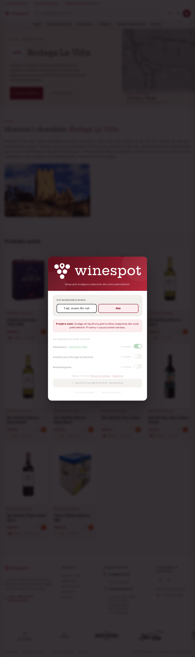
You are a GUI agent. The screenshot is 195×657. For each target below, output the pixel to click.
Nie (118, 308)
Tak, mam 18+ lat (77, 308)
